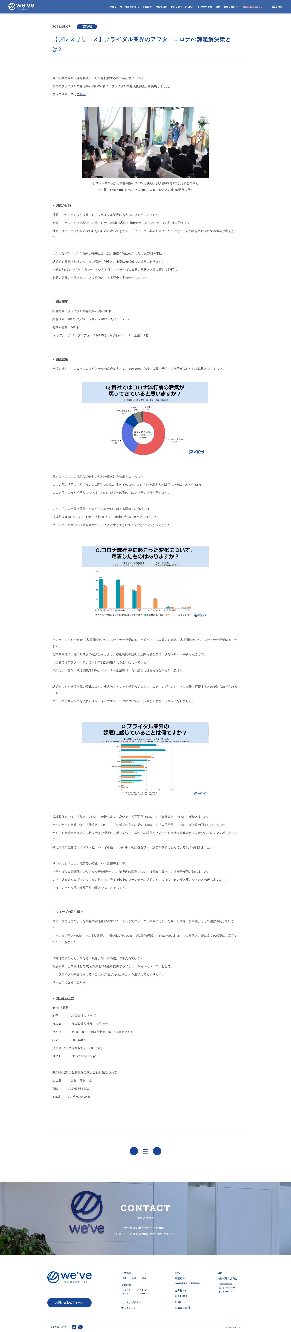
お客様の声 (161, 7)
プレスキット (128, 1308)
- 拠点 (143, 1278)
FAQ (177, 1272)
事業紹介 (147, 7)
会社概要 (112, 7)
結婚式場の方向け (228, 1278)
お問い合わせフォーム (69, 1302)
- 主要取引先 (194, 1283)
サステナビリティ (131, 1302)
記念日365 (176, 7)
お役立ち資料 (205, 7)
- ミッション (127, 1290)
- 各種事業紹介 (181, 1283)
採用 (218, 7)
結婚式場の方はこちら (254, 6)
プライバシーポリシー (60, 1327)
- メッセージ (141, 1290)
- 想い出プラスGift (225, 1292)
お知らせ (190, 7)
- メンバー (140, 1294)
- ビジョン (126, 1294)
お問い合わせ (231, 7)
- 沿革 (133, 1278)
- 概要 (124, 1278)
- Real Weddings (225, 1284)
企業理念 (126, 1285)
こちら (81, 94)
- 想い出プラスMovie (226, 1288)
